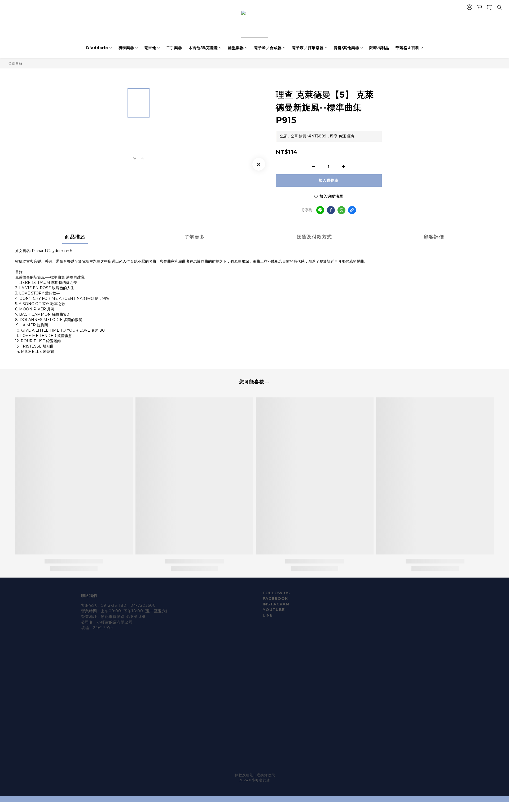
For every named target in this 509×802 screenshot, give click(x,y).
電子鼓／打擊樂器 (308, 47)
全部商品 (15, 63)
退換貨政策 (266, 775)
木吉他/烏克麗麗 (203, 47)
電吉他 (150, 47)
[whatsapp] (341, 210)
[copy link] (352, 210)
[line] (320, 210)
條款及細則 (244, 775)
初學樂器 (126, 47)
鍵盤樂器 (236, 47)
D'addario (97, 47)
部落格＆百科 (407, 47)
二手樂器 (174, 47)
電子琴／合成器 (268, 47)
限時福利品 (379, 47)
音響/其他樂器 (346, 47)
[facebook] (331, 210)
